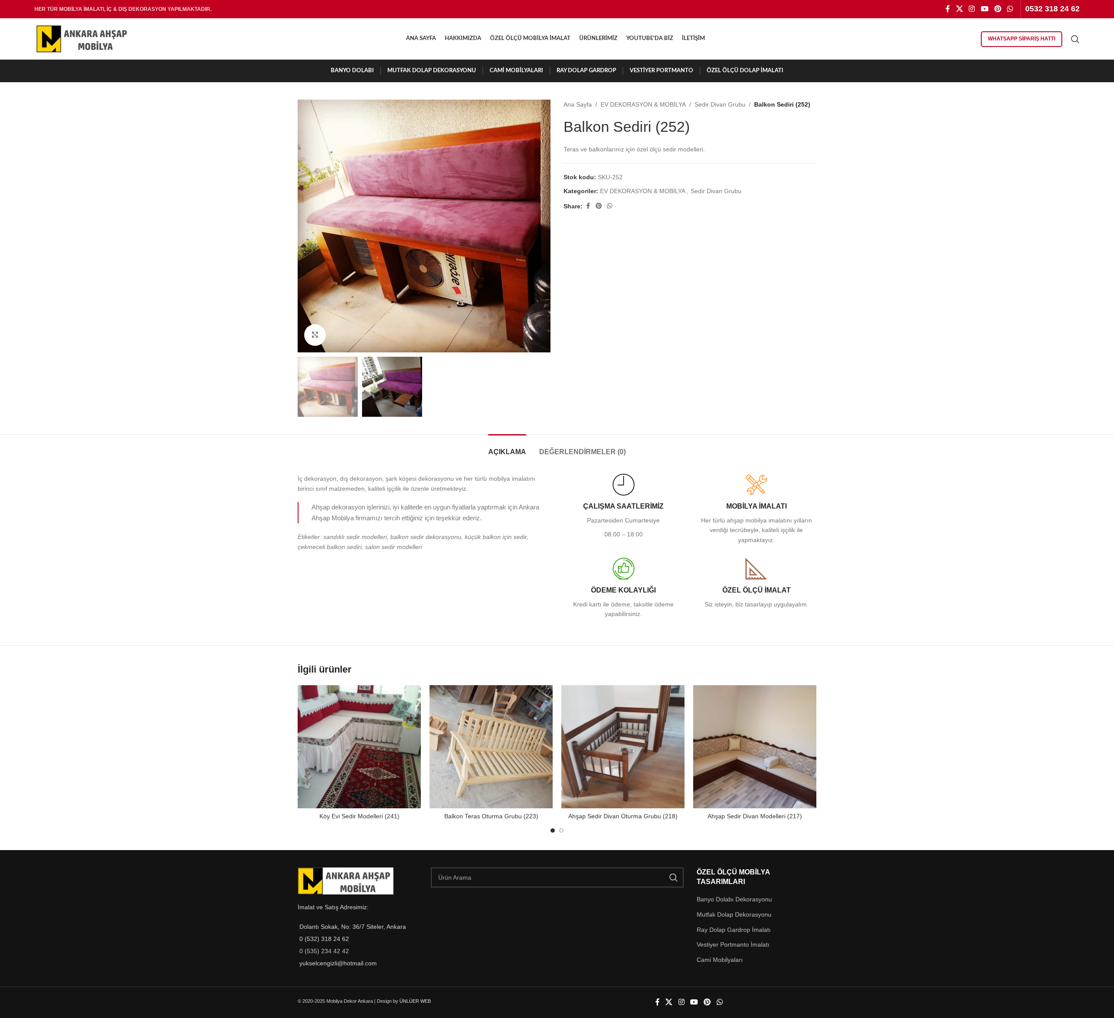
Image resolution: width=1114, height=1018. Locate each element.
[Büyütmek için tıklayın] (315, 335)
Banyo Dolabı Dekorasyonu (734, 899)
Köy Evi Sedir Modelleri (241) (359, 816)
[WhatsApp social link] (1010, 9)
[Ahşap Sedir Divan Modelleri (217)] (754, 746)
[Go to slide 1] (552, 830)
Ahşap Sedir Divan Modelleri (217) (755, 816)
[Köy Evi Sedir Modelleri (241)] (359, 746)
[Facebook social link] (948, 9)
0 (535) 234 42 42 (324, 951)
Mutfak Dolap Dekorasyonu (734, 914)
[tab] (507, 447)
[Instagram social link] (972, 9)
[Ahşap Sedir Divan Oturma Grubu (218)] (623, 746)
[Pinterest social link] (997, 9)
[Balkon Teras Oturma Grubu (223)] (491, 746)
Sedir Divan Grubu (720, 104)
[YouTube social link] (984, 9)
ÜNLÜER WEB (415, 1001)
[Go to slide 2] (561, 830)
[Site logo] (82, 38)
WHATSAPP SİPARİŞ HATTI (1021, 39)
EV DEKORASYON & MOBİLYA (643, 104)
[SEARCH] (674, 877)
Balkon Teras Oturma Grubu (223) (491, 816)
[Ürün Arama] (1075, 39)
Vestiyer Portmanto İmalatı (733, 944)
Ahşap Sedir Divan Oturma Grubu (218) (623, 816)
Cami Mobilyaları (720, 959)
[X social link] (959, 9)
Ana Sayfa (578, 104)
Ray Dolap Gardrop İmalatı (734, 929)
